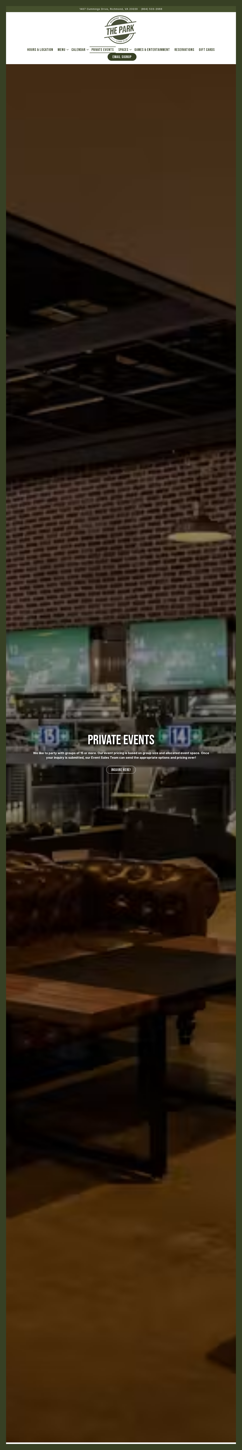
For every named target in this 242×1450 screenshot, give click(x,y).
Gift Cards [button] (207, 49)
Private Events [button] (103, 49)
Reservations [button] (184, 49)
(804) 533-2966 (151, 9)
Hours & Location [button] (40, 49)
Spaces (124, 49)
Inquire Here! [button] (121, 774)
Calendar (79, 49)
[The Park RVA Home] (120, 29)
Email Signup (122, 57)
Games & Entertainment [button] (152, 49)
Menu (62, 49)
